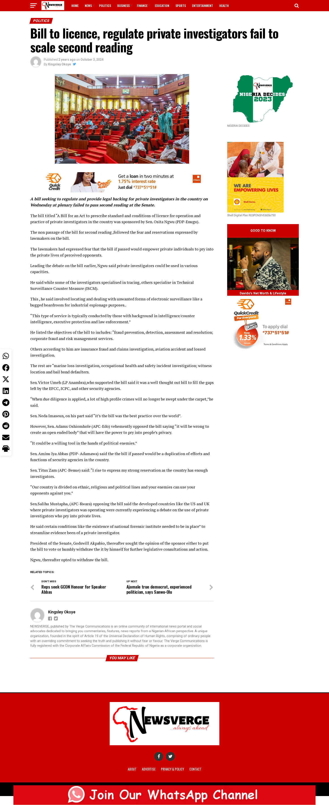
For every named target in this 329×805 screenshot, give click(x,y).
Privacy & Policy (172, 769)
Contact (195, 769)
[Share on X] (6, 379)
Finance (142, 5)
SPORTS (180, 5)
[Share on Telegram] (6, 402)
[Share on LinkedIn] (6, 391)
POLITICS (105, 5)
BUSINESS (123, 5)
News (88, 5)
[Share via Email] (6, 437)
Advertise (149, 769)
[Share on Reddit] (6, 426)
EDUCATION (162, 5)
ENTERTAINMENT (202, 5)
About (132, 769)
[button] (6, 449)
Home (75, 5)
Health (224, 5)
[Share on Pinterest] (6, 414)
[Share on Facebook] (6, 368)
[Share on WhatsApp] (6, 356)
